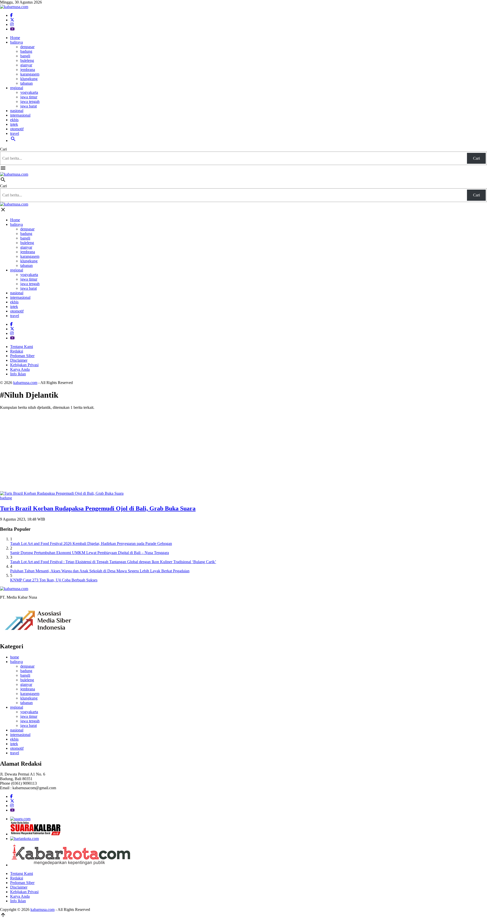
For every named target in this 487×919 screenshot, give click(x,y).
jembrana (27, 69)
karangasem (29, 74)
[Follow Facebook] (11, 15)
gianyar (26, 65)
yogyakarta (29, 92)
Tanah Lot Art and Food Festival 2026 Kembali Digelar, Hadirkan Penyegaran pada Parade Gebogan (91, 543)
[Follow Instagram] (12, 24)
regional (16, 88)
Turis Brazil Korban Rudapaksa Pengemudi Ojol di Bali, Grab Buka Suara (98, 508)
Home (15, 37)
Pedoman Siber (22, 356)
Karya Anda (20, 369)
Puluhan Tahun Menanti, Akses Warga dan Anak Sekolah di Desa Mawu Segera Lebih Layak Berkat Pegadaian (99, 571)
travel (14, 133)
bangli (25, 56)
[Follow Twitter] (12, 20)
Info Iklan (18, 374)
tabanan (26, 83)
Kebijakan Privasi (24, 365)
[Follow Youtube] (12, 29)
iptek (14, 124)
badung (26, 51)
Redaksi (16, 351)
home (14, 657)
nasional (16, 110)
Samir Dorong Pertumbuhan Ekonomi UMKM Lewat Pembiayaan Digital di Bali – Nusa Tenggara (89, 552)
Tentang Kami (21, 346)
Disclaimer (18, 360)
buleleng (27, 60)
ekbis (14, 120)
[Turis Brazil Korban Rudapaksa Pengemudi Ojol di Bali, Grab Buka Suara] (62, 493)
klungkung (29, 79)
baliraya (16, 42)
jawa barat (28, 106)
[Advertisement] (243, 449)
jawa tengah (30, 101)
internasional (20, 115)
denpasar (27, 47)
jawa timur (28, 97)
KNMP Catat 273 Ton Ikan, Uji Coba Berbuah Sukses (53, 580)
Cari (3, 149)
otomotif (17, 129)
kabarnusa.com (25, 382)
